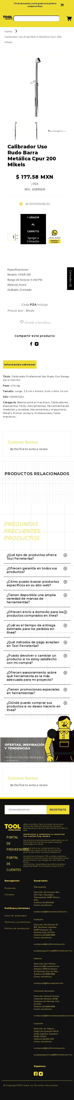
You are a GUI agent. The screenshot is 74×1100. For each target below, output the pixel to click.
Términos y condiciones (18, 925)
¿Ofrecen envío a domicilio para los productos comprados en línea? (35, 617)
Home (8, 34)
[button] (64, 23)
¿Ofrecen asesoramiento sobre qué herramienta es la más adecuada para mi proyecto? (32, 679)
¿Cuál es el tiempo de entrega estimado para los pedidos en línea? (31, 632)
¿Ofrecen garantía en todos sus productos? (32, 573)
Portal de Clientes (13, 867)
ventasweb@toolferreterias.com (47, 947)
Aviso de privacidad (15, 919)
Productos (10, 891)
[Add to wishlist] (22, 326)
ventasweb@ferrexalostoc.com (47, 986)
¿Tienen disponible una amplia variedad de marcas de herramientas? (31, 602)
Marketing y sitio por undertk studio (37, 1095)
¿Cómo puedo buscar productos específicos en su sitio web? (33, 587)
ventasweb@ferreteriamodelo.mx (47, 915)
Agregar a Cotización (33, 243)
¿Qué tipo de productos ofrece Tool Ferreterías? (32, 560)
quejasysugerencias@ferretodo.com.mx (47, 954)
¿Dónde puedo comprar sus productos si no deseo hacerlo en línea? (34, 710)
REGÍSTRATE (58, 813)
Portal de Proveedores (13, 847)
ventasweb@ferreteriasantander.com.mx (47, 1019)
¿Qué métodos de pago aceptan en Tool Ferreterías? (33, 647)
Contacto (9, 898)
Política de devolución (17, 932)
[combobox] (36, 22)
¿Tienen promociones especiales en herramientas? (33, 695)
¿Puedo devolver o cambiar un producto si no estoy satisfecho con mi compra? (32, 662)
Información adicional (19, 368)
